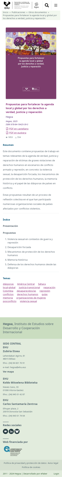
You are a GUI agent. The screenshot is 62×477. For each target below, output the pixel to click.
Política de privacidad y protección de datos (25, 463)
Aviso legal (53, 463)
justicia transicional (29, 287)
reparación (49, 287)
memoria (8, 297)
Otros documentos (38, 12)
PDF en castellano (19, 128)
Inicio (5, 12)
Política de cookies (31, 467)
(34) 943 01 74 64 (17, 415)
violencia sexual (28, 301)
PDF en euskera (17, 132)
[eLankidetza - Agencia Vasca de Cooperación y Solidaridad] (31, 451)
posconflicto (9, 301)
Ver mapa (8, 371)
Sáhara (42, 284)
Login (56, 473)
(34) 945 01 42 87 (17, 394)
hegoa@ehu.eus (18, 367)
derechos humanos (27, 294)
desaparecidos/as (26, 290)
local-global (9, 287)
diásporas (8, 284)
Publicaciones (18, 12)
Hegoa (9, 116)
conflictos (8, 294)
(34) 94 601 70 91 (17, 363)
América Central (26, 284)
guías (45, 294)
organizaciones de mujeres (31, 297)
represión (45, 290)
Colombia (8, 290)
